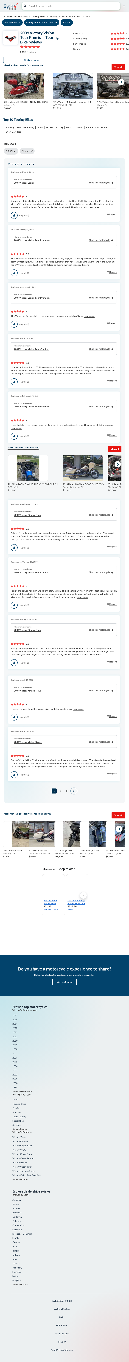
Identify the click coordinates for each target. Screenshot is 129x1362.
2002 (14, 1074)
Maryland (16, 1280)
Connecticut (18, 1225)
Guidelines (61, 1325)
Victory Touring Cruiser (24, 1171)
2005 (14, 1062)
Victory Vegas (19, 1137)
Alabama (16, 1199)
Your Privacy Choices (62, 1350)
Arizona (16, 1208)
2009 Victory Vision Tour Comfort (31, 349)
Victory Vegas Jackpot (23, 1158)
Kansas (16, 1263)
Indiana (16, 1255)
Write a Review (65, 982)
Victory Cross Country (23, 1154)
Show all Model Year (22, 1091)
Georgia (16, 1242)
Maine (15, 1276)
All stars (26, 151)
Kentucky (17, 1267)
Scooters (16, 1125)
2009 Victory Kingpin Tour (27, 515)
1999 (14, 1087)
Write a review (31, 60)
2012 (14, 1032)
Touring (16, 1108)
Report (113, 214)
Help (61, 1317)
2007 (14, 1053)
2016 (14, 1019)
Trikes (15, 1099)
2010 (14, 1040)
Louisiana (17, 1272)
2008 (14, 1049)
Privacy (62, 1341)
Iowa (14, 1259)
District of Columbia (22, 1233)
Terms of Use (62, 1333)
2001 (14, 1079)
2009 (65, 22)
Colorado (16, 1221)
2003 (14, 1070)
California (17, 1216)
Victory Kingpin (20, 1141)
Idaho (15, 1246)
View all (118, 67)
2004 (14, 1066)
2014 (14, 1023)
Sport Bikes (18, 1120)
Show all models (20, 1179)
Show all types (19, 1129)
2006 (14, 1057)
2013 (14, 1028)
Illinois (15, 1250)
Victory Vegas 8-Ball (22, 1145)
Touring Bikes (10, 22)
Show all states (20, 1284)
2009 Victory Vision (24, 182)
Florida (15, 1238)
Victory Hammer (20, 1162)
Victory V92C (19, 1149)
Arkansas (17, 1212)
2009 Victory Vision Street (28, 742)
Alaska (15, 1204)
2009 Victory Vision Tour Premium (32, 240)
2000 (14, 1083)
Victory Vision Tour (21, 1166)
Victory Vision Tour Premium (40, 22)
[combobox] (12, 151)
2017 (14, 1015)
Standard (16, 1112)
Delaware (17, 1229)
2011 (14, 1036)
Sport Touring (19, 1116)
